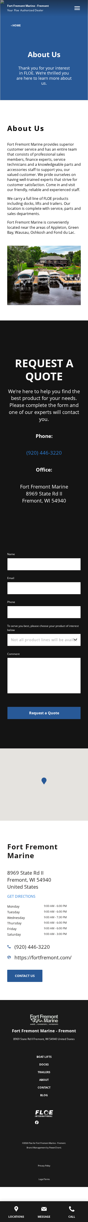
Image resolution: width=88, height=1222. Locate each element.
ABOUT (44, 1080)
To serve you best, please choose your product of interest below (43, 628)
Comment (13, 654)
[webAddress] (10, 957)
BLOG (44, 1095)
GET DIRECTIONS (21, 896)
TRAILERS (44, 1072)
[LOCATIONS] (16, 1209)
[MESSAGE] (44, 1209)
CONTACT (44, 1087)
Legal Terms (44, 1179)
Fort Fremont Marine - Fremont (28, 6)
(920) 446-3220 (44, 452)
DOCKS (44, 1064)
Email (10, 578)
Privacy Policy (44, 1165)
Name (11, 554)
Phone (11, 602)
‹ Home (16, 25)
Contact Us (25, 976)
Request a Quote (44, 712)
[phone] (10, 947)
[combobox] (44, 640)
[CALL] (72, 1209)
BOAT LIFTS (44, 1057)
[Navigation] (76, 8)
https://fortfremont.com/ (43, 957)
